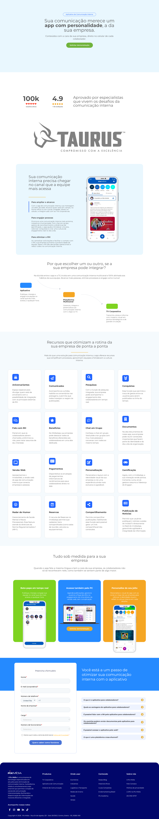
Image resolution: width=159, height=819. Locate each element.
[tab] (51, 206)
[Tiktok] (27, 810)
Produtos (46, 774)
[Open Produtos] (43, 6)
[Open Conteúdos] (58, 6)
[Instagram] (14, 810)
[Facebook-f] (9, 810)
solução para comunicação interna (77, 355)
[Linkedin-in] (23, 810)
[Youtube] (18, 810)
